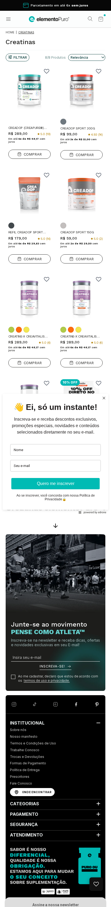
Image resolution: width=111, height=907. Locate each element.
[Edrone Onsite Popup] (55, 453)
